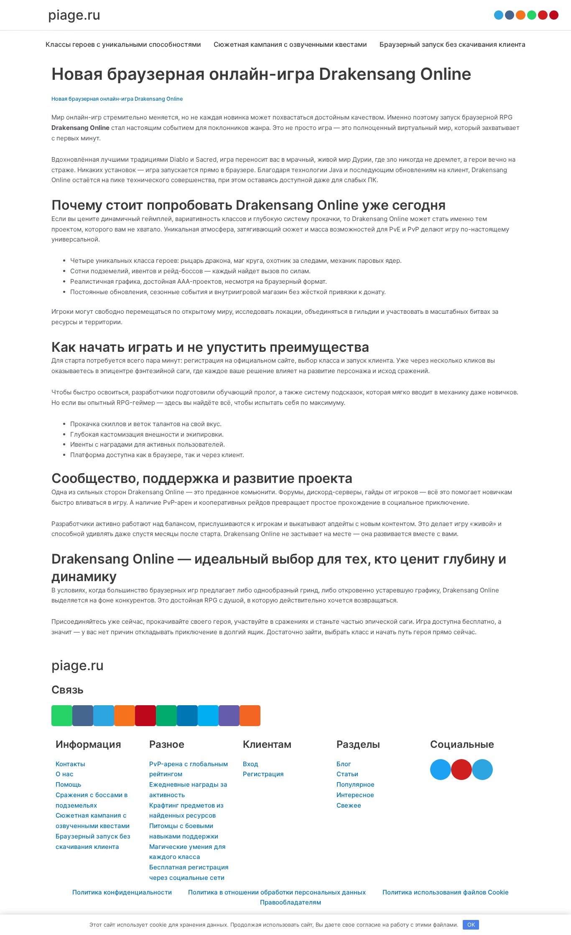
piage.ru (74, 15)
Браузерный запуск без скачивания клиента (452, 44)
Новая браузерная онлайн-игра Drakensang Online (117, 99)
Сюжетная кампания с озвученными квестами (290, 44)
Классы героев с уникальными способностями (123, 44)
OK (471, 924)
